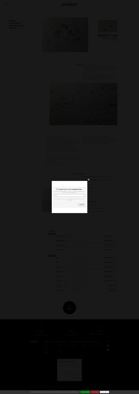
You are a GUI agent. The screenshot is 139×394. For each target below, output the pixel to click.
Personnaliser (104, 392)
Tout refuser (94, 392)
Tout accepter (85, 392)
